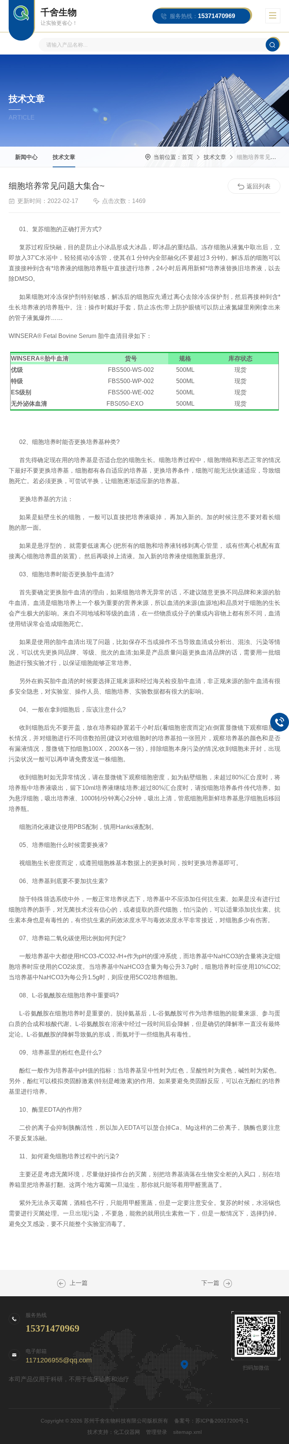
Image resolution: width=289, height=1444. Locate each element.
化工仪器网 (127, 1432)
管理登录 (156, 1432)
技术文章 (64, 157)
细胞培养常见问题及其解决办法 (227, 1283)
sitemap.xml (187, 1432)
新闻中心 (26, 157)
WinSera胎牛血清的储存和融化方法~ (61, 1283)
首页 (187, 157)
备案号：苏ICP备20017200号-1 (211, 1421)
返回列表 (258, 186)
